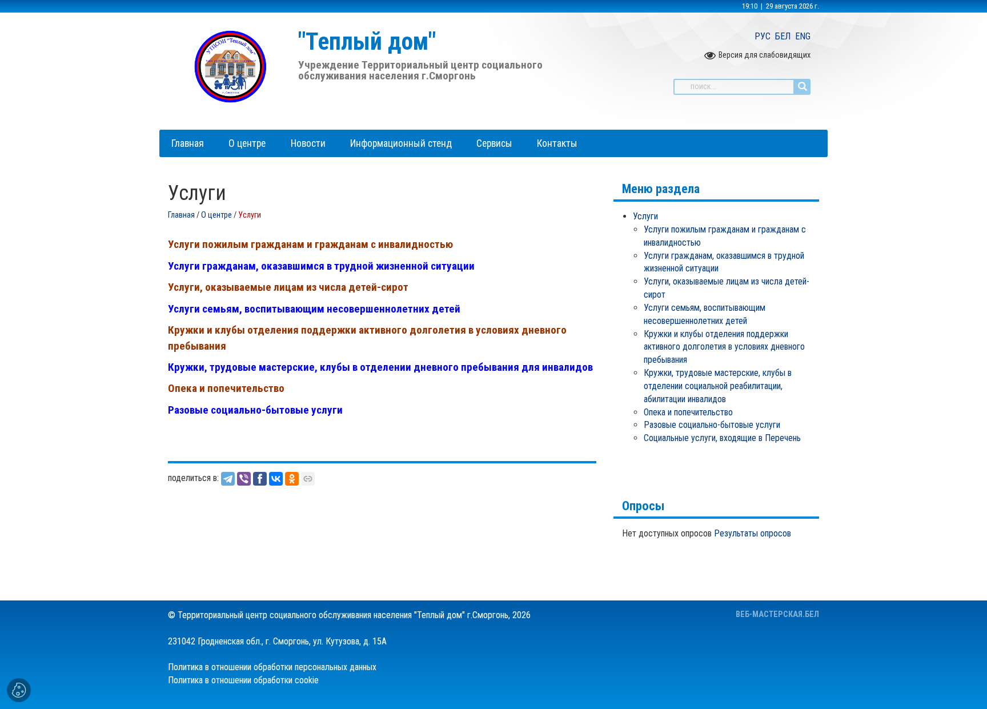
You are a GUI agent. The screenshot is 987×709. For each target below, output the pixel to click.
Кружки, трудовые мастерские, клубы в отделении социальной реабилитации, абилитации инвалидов (718, 385)
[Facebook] (260, 479)
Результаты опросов (752, 533)
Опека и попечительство (226, 388)
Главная (181, 215)
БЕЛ (783, 36)
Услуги (645, 216)
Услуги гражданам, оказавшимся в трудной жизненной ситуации (321, 266)
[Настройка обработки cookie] (19, 690)
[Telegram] (228, 479)
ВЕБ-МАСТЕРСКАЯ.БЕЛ (777, 614)
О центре (216, 215)
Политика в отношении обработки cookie (243, 680)
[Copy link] (308, 479)
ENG (803, 36)
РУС (763, 36)
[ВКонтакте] (276, 479)
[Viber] (244, 479)
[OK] (292, 479)
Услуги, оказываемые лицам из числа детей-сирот (288, 287)
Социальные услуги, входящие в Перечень (722, 437)
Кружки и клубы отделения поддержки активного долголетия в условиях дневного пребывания (724, 347)
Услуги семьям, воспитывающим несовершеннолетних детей (314, 308)
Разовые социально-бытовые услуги (255, 409)
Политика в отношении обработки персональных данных (272, 667)
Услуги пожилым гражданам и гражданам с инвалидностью (310, 244)
